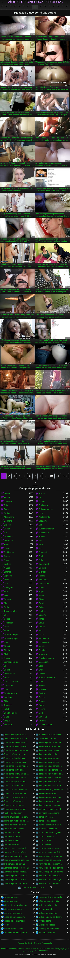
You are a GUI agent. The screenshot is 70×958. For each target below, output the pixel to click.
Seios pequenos (46, 509)
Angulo (42, 591)
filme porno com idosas (49, 762)
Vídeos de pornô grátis (49, 901)
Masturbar (8, 540)
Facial (6, 580)
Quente (7, 556)
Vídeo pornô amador (13, 913)
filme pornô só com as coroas (51, 785)
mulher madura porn (13, 813)
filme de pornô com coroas (16, 742)
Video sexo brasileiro (48, 905)
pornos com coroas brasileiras (16, 848)
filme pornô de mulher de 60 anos (51, 774)
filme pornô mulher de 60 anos (16, 785)
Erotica (42, 674)
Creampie (8, 685)
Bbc (5, 615)
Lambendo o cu (11, 662)
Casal (41, 603)
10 (51, 476)
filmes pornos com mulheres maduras (51, 797)
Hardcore (8, 501)
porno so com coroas (48, 829)
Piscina (42, 709)
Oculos (42, 693)
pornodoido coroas (12, 832)
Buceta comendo (46, 658)
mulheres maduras (47, 933)
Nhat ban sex (45, 949)
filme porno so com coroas (15, 789)
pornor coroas (45, 840)
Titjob (6, 701)
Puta (6, 591)
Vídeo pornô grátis (47, 925)
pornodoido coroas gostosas (51, 832)
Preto (6, 607)
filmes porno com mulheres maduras (16, 793)
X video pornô (45, 921)
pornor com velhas (12, 840)
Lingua (7, 721)
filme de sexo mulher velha (16, 750)
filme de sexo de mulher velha (51, 746)
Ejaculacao (44, 533)
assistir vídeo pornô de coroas (51, 735)
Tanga (41, 619)
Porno (6, 925)
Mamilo (42, 646)
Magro (41, 595)
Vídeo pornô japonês (48, 913)
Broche (42, 493)
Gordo (41, 705)
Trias (6, 509)
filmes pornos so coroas (49, 805)
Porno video (43, 951)
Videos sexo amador (13, 909)
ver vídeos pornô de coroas (51, 872)
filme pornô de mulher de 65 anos (16, 778)
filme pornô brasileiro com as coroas (51, 754)
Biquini (7, 650)
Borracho (8, 521)
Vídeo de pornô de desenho (51, 917)
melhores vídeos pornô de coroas (51, 809)
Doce (6, 560)
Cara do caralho (11, 681)
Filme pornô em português (50, 897)
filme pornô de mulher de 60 (16, 774)
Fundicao (8, 725)
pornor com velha (46, 836)
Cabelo (42, 627)
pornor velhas (45, 844)
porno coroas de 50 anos (15, 825)
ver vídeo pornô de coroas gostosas (16, 872)
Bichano (42, 501)
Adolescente (44, 517)
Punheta (42, 611)
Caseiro (42, 615)
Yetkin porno (6, 949)
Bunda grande (10, 713)
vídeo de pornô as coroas (15, 876)
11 (57, 476)
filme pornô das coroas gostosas (51, 766)
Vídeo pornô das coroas (35, 2)
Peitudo (7, 497)
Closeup (42, 599)
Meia (41, 544)
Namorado (43, 580)
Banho (42, 685)
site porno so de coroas (14, 864)
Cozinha (42, 721)
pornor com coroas (12, 836)
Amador (42, 587)
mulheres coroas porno (49, 813)
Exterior (7, 572)
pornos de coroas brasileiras (51, 848)
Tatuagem (8, 587)
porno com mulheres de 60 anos (16, 821)
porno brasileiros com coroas (16, 817)
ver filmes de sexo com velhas (51, 864)
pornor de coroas (11, 844)
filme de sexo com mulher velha (16, 746)
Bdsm (6, 627)
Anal (41, 556)
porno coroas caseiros (48, 821)
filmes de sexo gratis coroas (51, 789)
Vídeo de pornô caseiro (14, 917)
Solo (41, 560)
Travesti (42, 689)
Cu (40, 497)
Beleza (42, 536)
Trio (40, 548)
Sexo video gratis (11, 897)
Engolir (7, 670)
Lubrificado (44, 642)
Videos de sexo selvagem (15, 905)
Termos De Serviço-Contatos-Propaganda (35, 943)
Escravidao (44, 638)
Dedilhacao (9, 552)
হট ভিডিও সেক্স (35, 949)
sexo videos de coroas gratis (51, 860)
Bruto (41, 670)
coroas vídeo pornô (47, 738)
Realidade (8, 623)
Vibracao (43, 654)
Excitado (42, 572)
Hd (5, 533)
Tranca (7, 678)
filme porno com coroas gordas (16, 762)
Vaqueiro (43, 521)
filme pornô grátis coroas (15, 782)
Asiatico (7, 544)
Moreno (7, 493)
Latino (41, 634)
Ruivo (41, 607)
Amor (41, 681)
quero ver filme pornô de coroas (16, 852)
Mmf (6, 654)
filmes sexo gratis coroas (15, 809)
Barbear (7, 513)
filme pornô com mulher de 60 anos (16, 766)
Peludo (42, 576)
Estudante (43, 650)
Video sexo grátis (11, 901)
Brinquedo (43, 552)
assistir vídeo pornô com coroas (16, 735)
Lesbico (7, 564)
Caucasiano (44, 584)
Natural (7, 568)
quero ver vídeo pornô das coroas (51, 852)
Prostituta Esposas (12, 634)
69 (5, 666)
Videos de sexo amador (14, 921)
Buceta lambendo (46, 529)
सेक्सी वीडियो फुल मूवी (57, 949)
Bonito (7, 529)
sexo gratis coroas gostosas (16, 860)
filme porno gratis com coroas (51, 778)
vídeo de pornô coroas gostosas (51, 879)
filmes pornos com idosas (15, 797)
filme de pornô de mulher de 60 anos (51, 742)
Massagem (44, 662)
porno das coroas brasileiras (51, 825)
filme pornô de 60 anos (14, 770)
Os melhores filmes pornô (15, 933)
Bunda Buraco (10, 693)
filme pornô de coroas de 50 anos (51, 770)
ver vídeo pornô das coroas (51, 868)
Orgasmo (8, 705)
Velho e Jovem (45, 725)
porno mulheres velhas (14, 829)
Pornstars (8, 536)
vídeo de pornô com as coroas (51, 876)
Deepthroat (44, 564)
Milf (40, 525)
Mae (6, 603)
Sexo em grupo (11, 638)
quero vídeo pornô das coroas (16, 856)
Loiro (41, 513)
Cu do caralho (10, 611)
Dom (6, 642)
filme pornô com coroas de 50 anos (51, 758)
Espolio (7, 525)
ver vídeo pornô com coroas (16, 868)
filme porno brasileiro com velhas (16, 758)
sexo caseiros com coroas (50, 856)
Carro (6, 689)
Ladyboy (8, 697)
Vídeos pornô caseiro (13, 929)
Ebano (42, 701)
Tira (40, 540)
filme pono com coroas (49, 750)
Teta (6, 505)
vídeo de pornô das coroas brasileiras (51, 883)
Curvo (41, 623)
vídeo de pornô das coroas (16, 883)
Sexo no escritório (47, 678)
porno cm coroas (46, 817)
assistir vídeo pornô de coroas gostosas (16, 738)
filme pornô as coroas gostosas (16, 754)
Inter (6, 595)
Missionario (9, 517)
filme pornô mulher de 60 (50, 782)
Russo (7, 658)
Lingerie (42, 568)
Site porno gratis (46, 909)
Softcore (7, 599)
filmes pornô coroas (47, 793)
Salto (41, 666)
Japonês (8, 576)
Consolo (8, 619)
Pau (6, 584)
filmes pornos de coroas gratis (51, 801)
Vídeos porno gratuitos (49, 929)
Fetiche (42, 697)
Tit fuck (7, 646)
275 (65, 476)
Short (6, 631)
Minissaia (43, 717)
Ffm (40, 631)
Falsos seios (9, 674)
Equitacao (43, 505)
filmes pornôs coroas (13, 801)
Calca (6, 548)
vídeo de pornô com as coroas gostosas (16, 879)
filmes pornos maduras (14, 805)
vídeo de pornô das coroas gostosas (33, 887)
